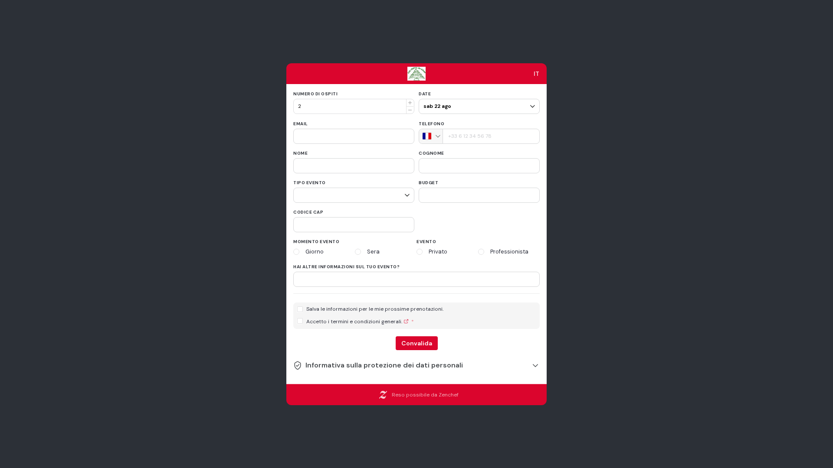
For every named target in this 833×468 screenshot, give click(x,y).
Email (300, 124)
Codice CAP (308, 212)
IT (536, 74)
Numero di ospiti (315, 94)
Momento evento (316, 241)
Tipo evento (309, 182)
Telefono (431, 124)
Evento (426, 241)
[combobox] (431, 136)
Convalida (416, 343)
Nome (300, 153)
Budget (428, 182)
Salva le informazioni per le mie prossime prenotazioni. (374, 309)
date (425, 94)
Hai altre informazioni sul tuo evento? (346, 267)
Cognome (431, 153)
